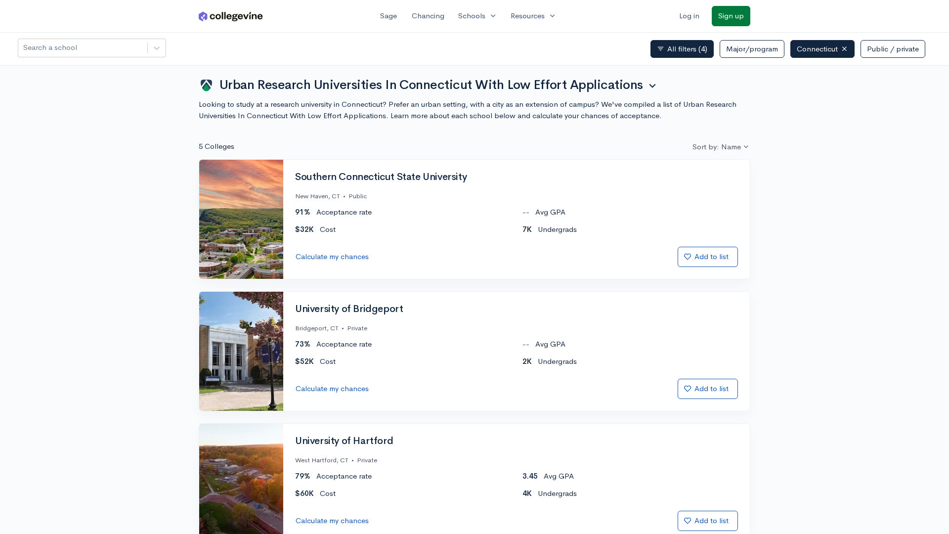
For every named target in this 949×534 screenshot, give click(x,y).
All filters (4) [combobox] (682, 49)
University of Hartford (344, 441)
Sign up (731, 15)
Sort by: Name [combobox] (716, 146)
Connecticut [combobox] (817, 48)
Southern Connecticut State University (381, 177)
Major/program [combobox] (752, 48)
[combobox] (24, 47)
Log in (689, 15)
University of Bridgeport (349, 309)
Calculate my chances (332, 256)
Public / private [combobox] (893, 48)
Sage (388, 15)
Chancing (428, 15)
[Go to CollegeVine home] (231, 16)
